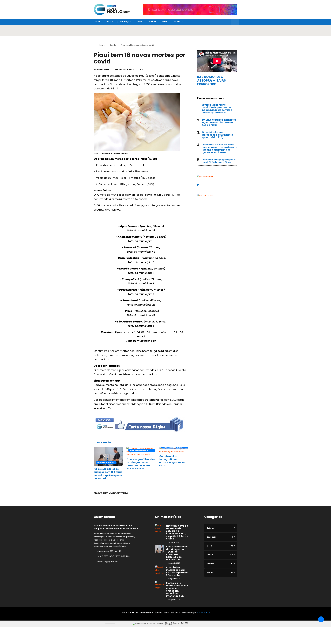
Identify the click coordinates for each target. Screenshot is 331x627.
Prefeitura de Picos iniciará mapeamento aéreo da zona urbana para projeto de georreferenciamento (219, 148)
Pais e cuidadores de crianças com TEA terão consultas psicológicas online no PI (108, 473)
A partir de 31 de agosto (106, 462)
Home (97, 21)
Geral (140, 21)
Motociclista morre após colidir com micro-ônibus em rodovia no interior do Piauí (177, 589)
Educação (125, 21)
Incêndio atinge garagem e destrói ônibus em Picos (218, 161)
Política (110, 21)
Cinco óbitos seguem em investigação (139, 450)
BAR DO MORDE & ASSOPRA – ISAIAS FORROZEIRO (211, 80)
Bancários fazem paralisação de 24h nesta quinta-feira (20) (217, 135)
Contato (178, 21)
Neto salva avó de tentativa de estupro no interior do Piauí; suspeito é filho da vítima (177, 532)
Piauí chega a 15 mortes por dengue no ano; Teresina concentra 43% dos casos (140, 464)
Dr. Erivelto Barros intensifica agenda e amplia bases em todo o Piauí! (219, 122)
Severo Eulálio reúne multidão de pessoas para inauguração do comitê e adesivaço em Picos (217, 108)
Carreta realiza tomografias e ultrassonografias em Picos (172, 460)
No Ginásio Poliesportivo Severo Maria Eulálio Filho (173, 447)
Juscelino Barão (204, 612)
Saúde (165, 21)
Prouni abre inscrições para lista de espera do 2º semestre (177, 571)
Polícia (152, 21)
